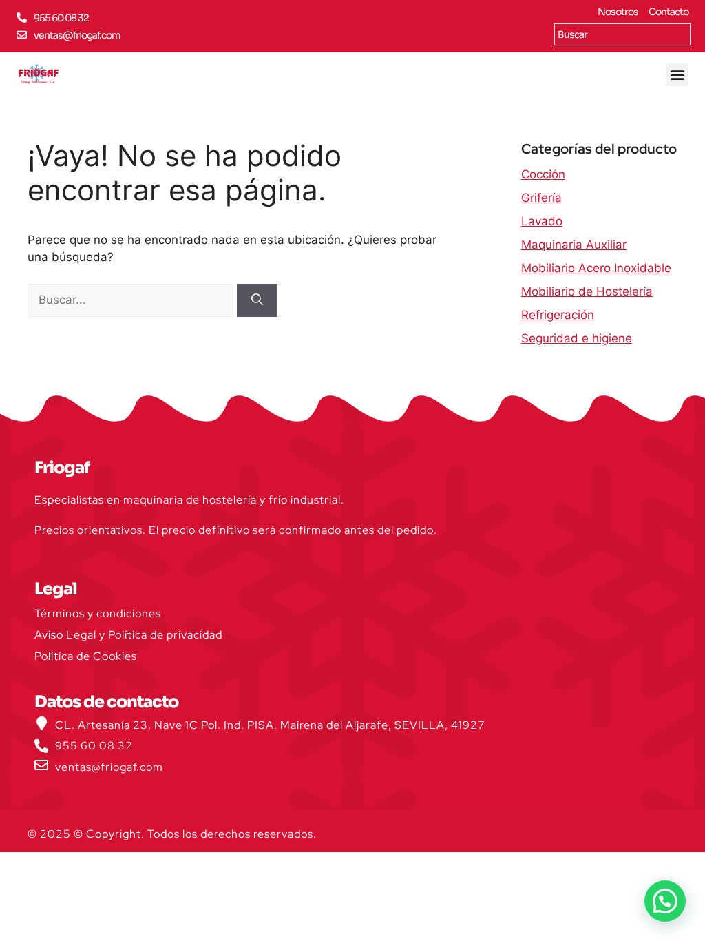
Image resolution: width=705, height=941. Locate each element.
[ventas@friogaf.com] (22, 35)
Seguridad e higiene (576, 338)
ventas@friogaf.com (77, 35)
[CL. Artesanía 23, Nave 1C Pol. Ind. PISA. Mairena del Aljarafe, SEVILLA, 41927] (41, 723)
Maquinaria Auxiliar (574, 244)
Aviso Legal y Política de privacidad (128, 635)
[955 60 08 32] (22, 17)
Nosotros (618, 12)
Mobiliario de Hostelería (587, 291)
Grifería (541, 198)
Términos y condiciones (97, 613)
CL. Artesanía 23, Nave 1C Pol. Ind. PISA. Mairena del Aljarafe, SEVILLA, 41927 (270, 725)
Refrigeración (557, 315)
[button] (677, 74)
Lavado (541, 221)
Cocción (543, 174)
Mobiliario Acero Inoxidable (596, 268)
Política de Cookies (85, 656)
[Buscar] (257, 300)
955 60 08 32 (61, 18)
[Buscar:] (132, 300)
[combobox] (622, 34)
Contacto (668, 12)
